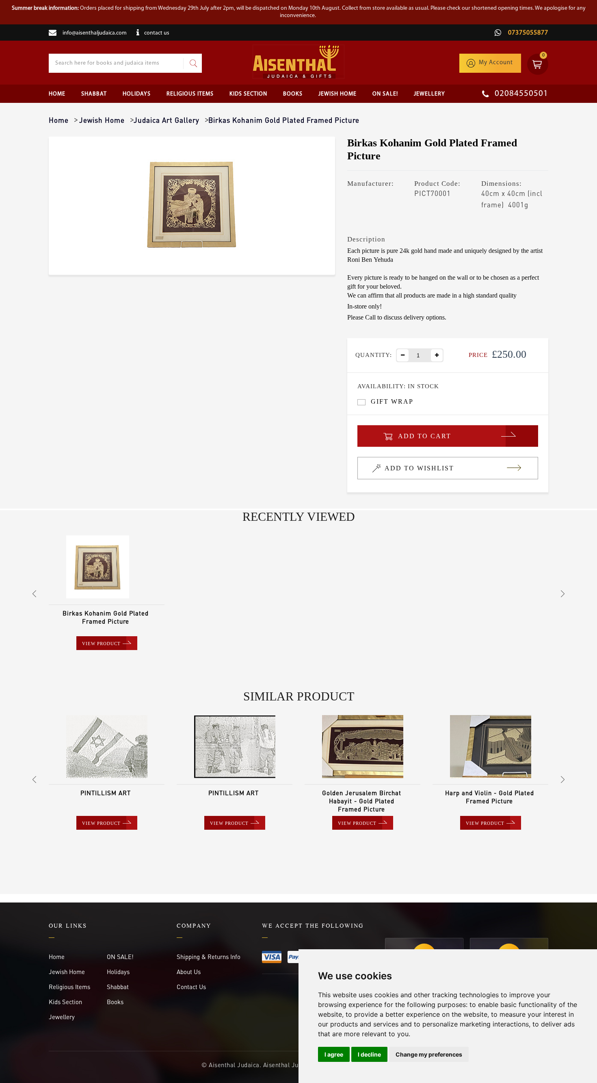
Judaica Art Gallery (166, 119)
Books (293, 94)
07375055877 (527, 33)
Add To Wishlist (419, 468)
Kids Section (248, 94)
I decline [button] (369, 1054)
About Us (189, 972)
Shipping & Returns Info (208, 957)
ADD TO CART (424, 436)
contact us (156, 33)
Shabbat (94, 94)
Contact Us (191, 987)
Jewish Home (337, 94)
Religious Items (190, 94)
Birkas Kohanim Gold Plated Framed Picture (106, 617)
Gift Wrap (392, 401)
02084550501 (520, 93)
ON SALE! (385, 94)
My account (496, 63)
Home (57, 94)
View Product (101, 643)
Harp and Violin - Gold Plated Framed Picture (489, 797)
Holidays (137, 94)
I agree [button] (333, 1054)
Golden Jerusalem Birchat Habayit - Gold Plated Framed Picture (361, 801)
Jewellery (429, 94)
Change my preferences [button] (429, 1054)
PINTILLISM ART (105, 793)
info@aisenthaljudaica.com (95, 33)
